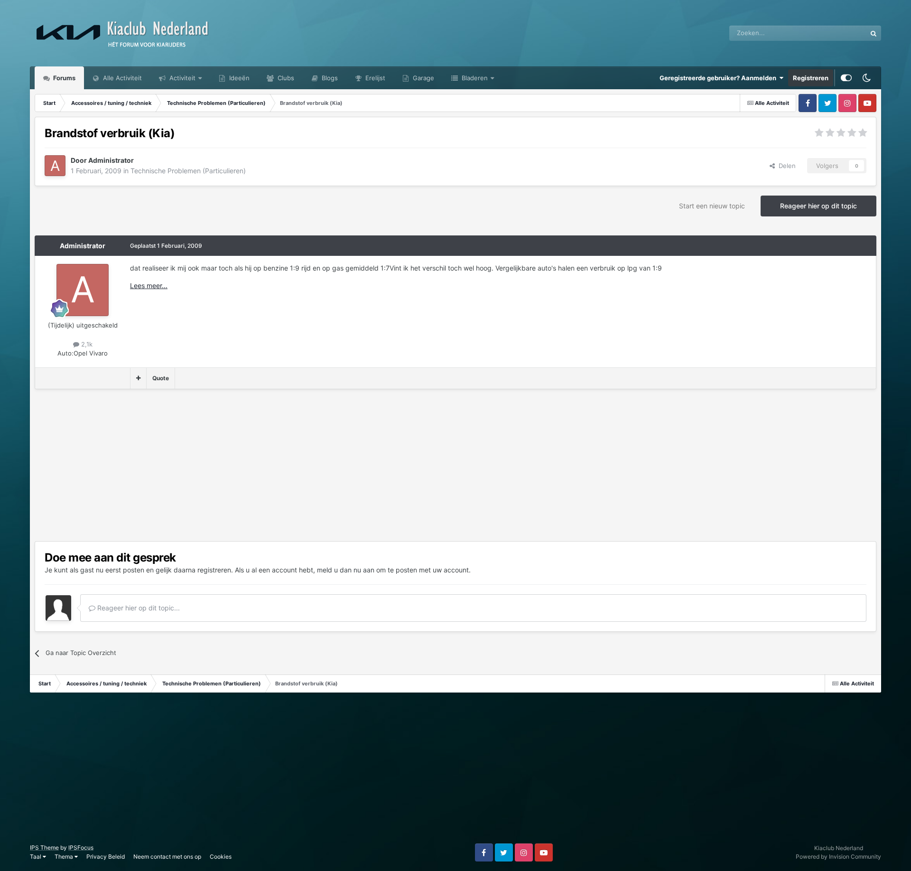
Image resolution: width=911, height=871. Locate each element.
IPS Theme (44, 847)
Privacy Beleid (105, 856)
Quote (160, 378)
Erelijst (374, 78)
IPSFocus (80, 847)
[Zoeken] (873, 33)
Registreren (810, 78)
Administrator (82, 246)
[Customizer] (846, 77)
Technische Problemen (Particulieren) (188, 171)
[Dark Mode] (866, 77)
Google (843, 33)
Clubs (285, 78)
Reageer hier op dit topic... (137, 608)
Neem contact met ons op (167, 856)
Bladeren (474, 78)
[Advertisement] (207, 465)
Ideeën (238, 78)
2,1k (86, 344)
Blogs (329, 78)
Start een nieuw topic (712, 206)
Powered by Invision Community (838, 856)
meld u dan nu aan (345, 570)
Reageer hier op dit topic (818, 206)
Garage (422, 78)
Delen (785, 165)
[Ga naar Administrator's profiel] (55, 165)
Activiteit (181, 78)
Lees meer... (148, 285)
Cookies (221, 856)
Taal (36, 856)
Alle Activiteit (121, 78)
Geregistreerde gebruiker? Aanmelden (719, 78)
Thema (64, 856)
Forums (63, 78)
